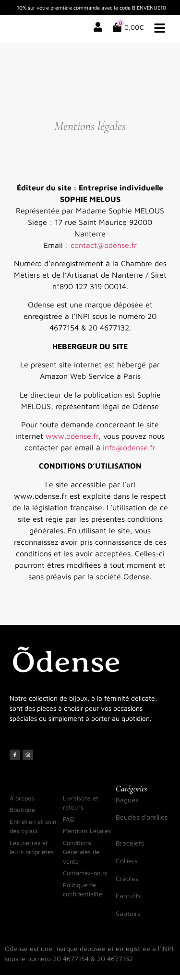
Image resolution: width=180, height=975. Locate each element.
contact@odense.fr (104, 245)
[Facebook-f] (15, 755)
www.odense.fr (72, 436)
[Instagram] (28, 755)
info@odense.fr (129, 447)
